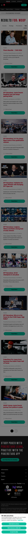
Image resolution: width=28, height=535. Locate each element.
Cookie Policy (20, 520)
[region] (14, 524)
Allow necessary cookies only (14, 528)
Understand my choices (14, 523)
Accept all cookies (14, 531)
